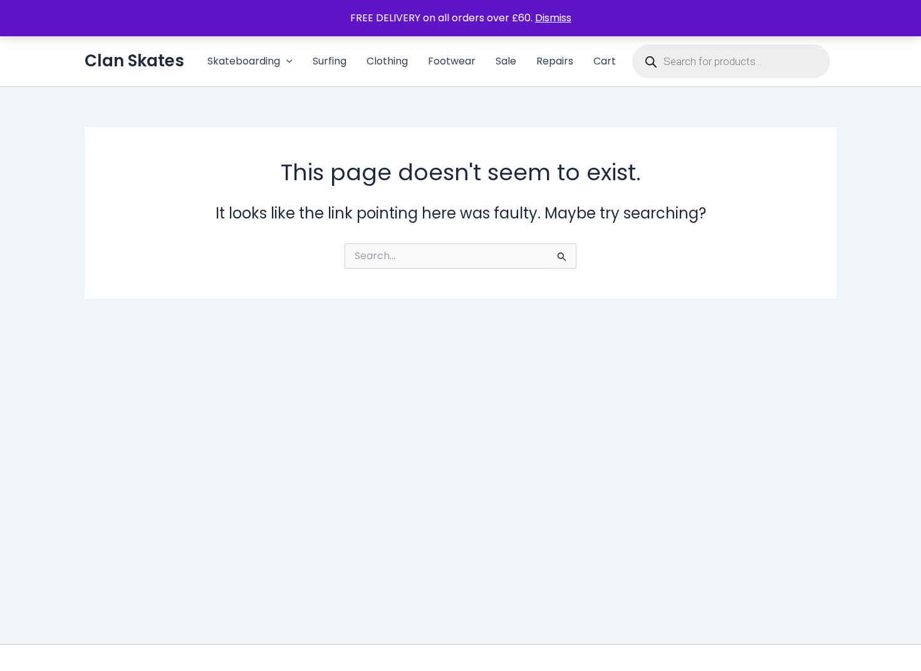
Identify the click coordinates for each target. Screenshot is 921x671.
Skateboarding (243, 61)
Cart (604, 61)
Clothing (387, 61)
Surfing (329, 61)
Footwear (452, 61)
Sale (506, 61)
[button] (286, 61)
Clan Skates (134, 60)
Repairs (554, 61)
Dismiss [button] (553, 18)
